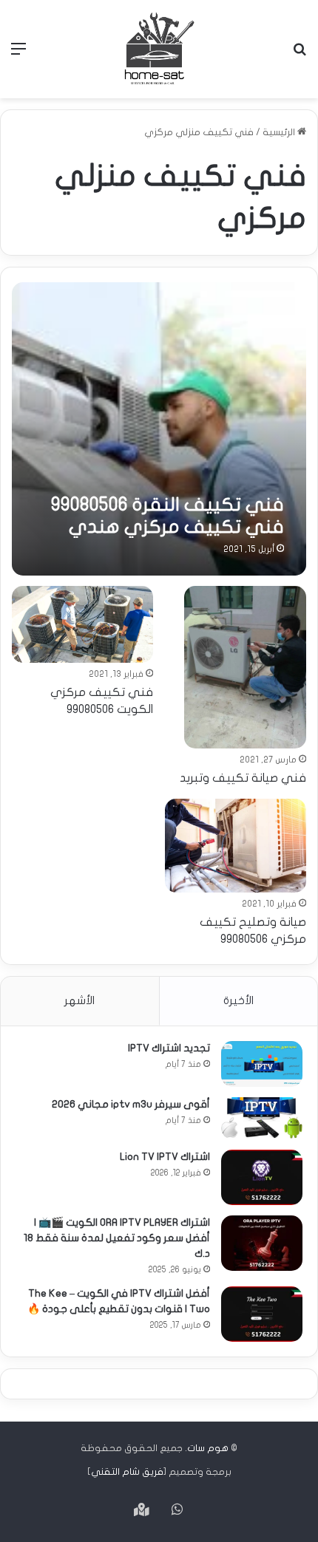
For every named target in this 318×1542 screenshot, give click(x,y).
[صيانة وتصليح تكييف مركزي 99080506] (235, 846)
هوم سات (208, 1448)
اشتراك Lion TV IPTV (165, 1156)
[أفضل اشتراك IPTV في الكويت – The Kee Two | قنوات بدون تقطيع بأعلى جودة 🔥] (261, 1314)
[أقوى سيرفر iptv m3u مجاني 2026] (261, 1118)
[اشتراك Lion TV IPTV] (261, 1177)
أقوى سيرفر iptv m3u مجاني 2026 (131, 1104)
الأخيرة (238, 1000)
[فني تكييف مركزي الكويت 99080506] (82, 624)
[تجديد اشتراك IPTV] (261, 1064)
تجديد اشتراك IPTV (169, 1048)
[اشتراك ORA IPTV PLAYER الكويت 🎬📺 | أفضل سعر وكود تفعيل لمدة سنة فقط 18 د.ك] (261, 1243)
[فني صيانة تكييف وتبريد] (245, 667)
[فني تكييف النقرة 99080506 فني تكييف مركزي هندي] (158, 429)
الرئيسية (280, 132)
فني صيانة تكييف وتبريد (243, 778)
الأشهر (79, 1000)
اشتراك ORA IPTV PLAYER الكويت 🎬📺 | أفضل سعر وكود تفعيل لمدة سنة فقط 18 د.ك (117, 1238)
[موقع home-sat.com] (159, 49)
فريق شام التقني (127, 1472)
